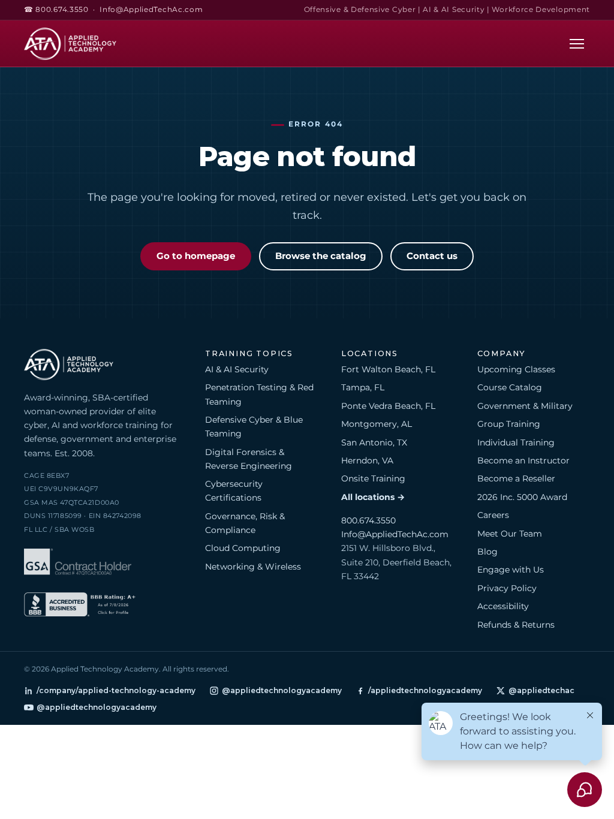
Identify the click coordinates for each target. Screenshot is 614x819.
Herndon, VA (367, 460)
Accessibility (503, 606)
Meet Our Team (509, 533)
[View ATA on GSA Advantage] (77, 564)
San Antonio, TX (374, 442)
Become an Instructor (523, 460)
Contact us (432, 256)
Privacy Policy (507, 588)
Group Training (508, 423)
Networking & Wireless (253, 566)
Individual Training (516, 442)
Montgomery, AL (376, 423)
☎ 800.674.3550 (56, 9)
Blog (487, 551)
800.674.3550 (368, 520)
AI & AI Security (237, 369)
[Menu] (577, 43)
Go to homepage (195, 256)
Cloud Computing (243, 548)
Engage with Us (510, 569)
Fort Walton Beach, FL (388, 369)
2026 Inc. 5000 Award (522, 497)
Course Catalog (509, 387)
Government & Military (525, 406)
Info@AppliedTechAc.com (151, 9)
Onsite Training (373, 478)
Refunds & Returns (516, 624)
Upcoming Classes (516, 369)
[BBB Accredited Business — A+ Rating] (80, 606)
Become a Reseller (516, 478)
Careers (493, 515)
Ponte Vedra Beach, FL (388, 406)
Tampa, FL (362, 387)
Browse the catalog (320, 256)
